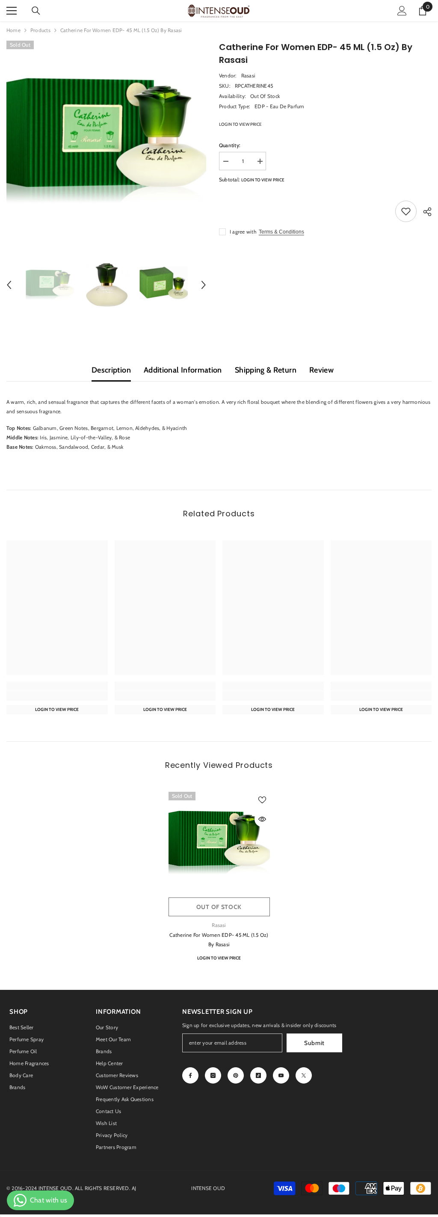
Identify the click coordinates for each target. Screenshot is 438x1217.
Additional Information (183, 370)
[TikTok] (258, 1075)
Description (111, 370)
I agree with (243, 231)
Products (40, 30)
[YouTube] (281, 1075)
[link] (57, 696)
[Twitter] (304, 1075)
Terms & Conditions (281, 232)
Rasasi (248, 75)
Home (13, 30)
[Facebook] (190, 1075)
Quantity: (229, 145)
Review (321, 370)
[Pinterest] (236, 1075)
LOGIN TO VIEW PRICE (240, 124)
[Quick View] (262, 819)
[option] (106, 140)
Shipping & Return (265, 370)
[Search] (36, 11)
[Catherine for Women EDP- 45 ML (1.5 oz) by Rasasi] (219, 842)
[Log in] (402, 10)
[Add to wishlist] (406, 211)
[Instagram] (213, 1075)
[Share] (424, 211)
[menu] (11, 11)
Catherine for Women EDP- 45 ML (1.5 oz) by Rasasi (218, 940)
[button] (9, 284)
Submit (314, 1043)
